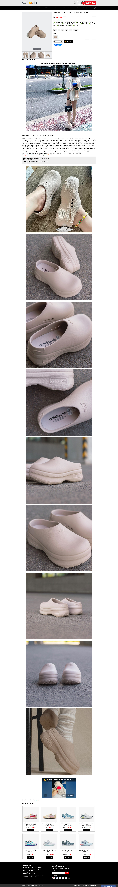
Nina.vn (41, 885)
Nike (56, 7)
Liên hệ (84, 7)
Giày (32, 7)
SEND (67, 872)
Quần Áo (47, 7)
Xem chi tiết (30, 830)
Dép (39, 7)
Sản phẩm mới (65, 7)
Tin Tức (76, 7)
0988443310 (90, 3)
